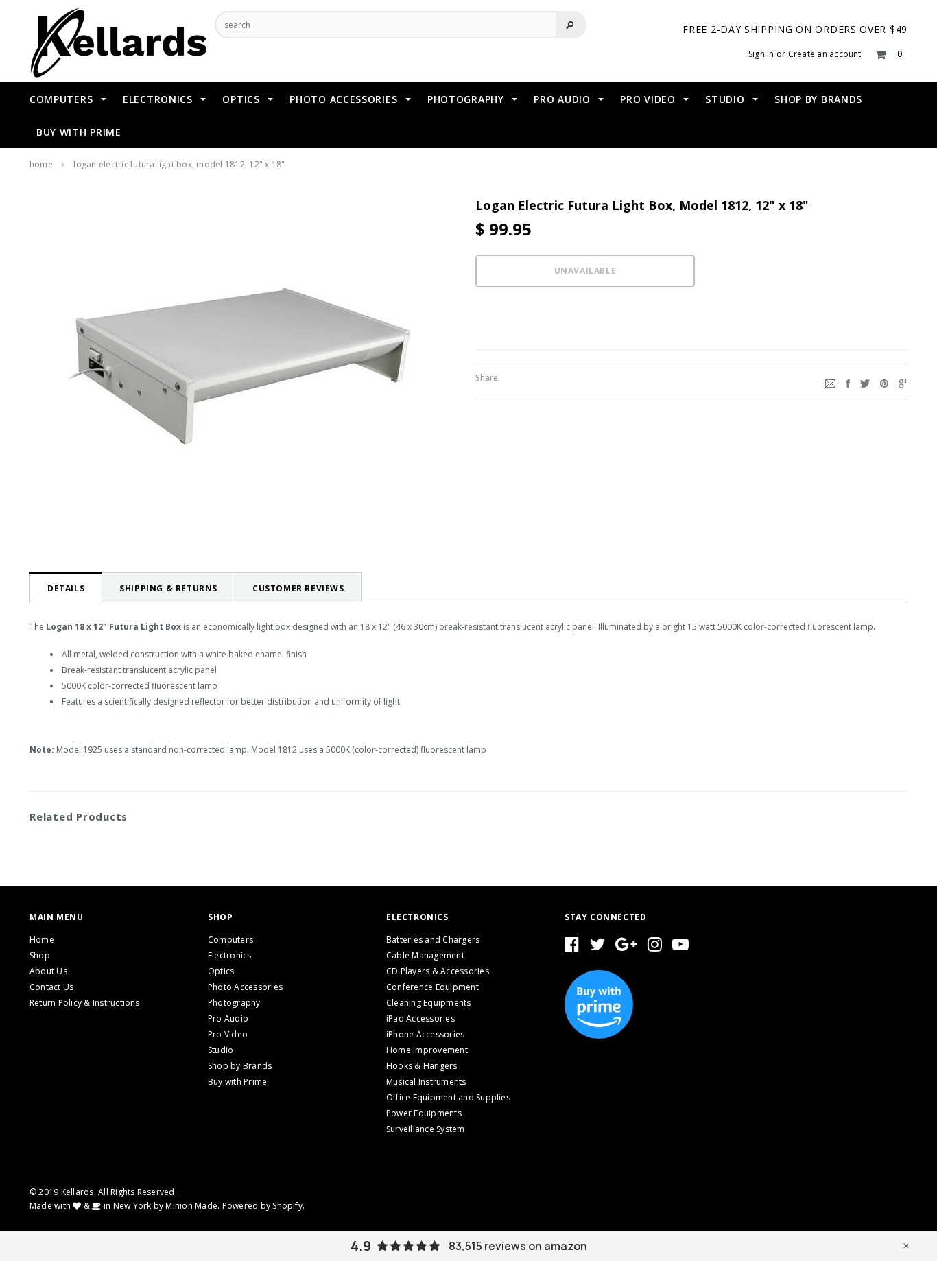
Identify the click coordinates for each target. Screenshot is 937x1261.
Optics (221, 971)
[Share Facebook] (848, 381)
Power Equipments (424, 1113)
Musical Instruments (426, 1081)
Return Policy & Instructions (84, 1003)
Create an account (825, 54)
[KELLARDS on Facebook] (572, 947)
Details (65, 588)
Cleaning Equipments (428, 1003)
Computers (230, 939)
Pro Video (228, 1034)
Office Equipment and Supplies (448, 1097)
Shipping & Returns (168, 588)
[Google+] (903, 381)
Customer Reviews (298, 588)
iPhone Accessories (425, 1034)
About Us (48, 971)
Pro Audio (228, 1018)
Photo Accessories (245, 987)
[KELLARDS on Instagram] (655, 947)
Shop (39, 955)
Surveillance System (425, 1129)
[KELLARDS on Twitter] (597, 947)
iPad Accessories (420, 1018)
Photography (234, 1003)
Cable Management (425, 955)
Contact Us (51, 987)
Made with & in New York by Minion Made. (124, 1206)
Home (41, 164)
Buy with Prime (237, 1081)
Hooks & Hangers (422, 1066)
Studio (220, 1050)
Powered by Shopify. (263, 1206)
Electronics (230, 955)
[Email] (830, 381)
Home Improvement (427, 1050)
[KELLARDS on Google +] (626, 947)
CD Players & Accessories (437, 971)
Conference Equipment (432, 987)
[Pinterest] (884, 381)
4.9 (361, 1246)
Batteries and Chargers (432, 939)
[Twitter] (865, 381)
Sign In (761, 54)
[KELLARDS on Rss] (680, 947)
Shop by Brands (240, 1066)
